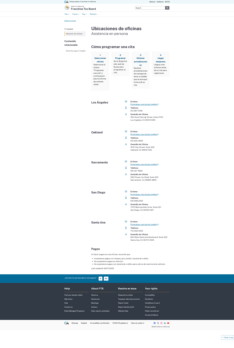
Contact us (160, 1)
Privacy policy (150, 307)
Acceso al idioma (151, 315)
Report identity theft (126, 307)
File (66, 14)
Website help (123, 311)
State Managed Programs (74, 311)
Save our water (137, 323)
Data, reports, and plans (100, 311)
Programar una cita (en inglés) (144, 104)
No (106, 279)
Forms (74, 14)
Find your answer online (73, 295)
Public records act (152, 311)
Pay (83, 14)
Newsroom (95, 299)
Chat (66, 303)
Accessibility (150, 295)
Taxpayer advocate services (129, 299)
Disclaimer (149, 299)
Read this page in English (75, 51)
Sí (100, 279)
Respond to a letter (125, 295)
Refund (93, 14)
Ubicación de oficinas (74, 34)
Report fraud (123, 303)
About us (152, 1)
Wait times (68, 299)
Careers (94, 307)
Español (71, 29)
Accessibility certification (99, 323)
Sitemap (75, 323)
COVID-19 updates (120, 323)
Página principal (70, 21)
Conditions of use (157, 303)
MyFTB (167, 1)
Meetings (95, 303)
